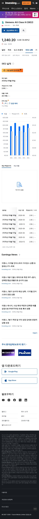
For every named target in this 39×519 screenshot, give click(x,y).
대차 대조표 (25, 55)
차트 (9, 50)
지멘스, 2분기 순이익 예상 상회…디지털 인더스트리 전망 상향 (19, 293)
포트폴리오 (5, 420)
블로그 (4, 411)
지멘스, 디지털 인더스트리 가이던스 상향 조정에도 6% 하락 (19, 264)
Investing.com (6, 269)
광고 (22, 416)
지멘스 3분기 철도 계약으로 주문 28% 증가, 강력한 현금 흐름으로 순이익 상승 (19, 278)
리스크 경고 (5, 506)
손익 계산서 (16, 55)
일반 (3, 50)
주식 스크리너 (16, 8)
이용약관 (4, 492)
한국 (26, 8)
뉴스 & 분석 (18, 50)
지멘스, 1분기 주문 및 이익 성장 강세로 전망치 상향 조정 (19, 321)
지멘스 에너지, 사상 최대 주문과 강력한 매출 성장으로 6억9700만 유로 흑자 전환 (19, 307)
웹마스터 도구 (6, 425)
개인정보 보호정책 (7, 499)
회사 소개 (24, 411)
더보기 (35, 333)
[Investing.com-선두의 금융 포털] (12, 3)
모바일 (4, 416)
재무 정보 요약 (6, 55)
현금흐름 (34, 55)
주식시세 (5, 8)
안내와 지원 (25, 420)
